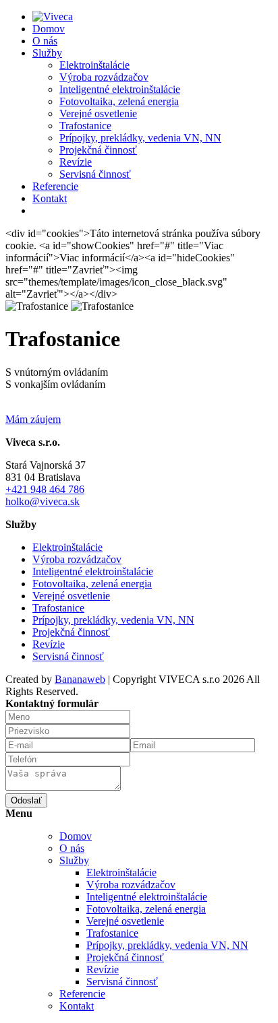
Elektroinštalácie (94, 65)
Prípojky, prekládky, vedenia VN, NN (140, 137)
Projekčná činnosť (98, 150)
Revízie (75, 162)
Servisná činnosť (95, 174)
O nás (44, 40)
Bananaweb (80, 679)
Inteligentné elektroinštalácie (119, 89)
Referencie (55, 186)
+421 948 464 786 (44, 489)
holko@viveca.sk (42, 501)
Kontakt (49, 198)
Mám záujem (33, 419)
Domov (48, 28)
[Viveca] (52, 16)
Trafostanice (85, 125)
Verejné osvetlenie (98, 113)
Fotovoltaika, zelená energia (119, 101)
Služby (47, 53)
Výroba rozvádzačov (103, 77)
